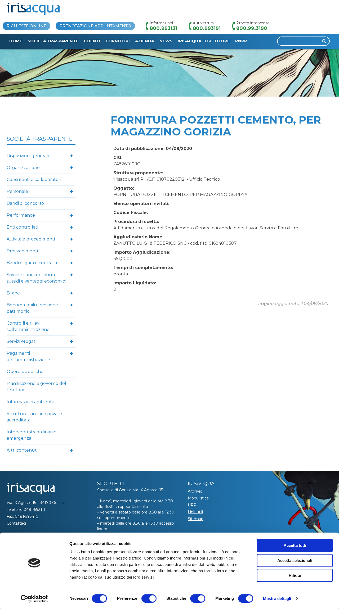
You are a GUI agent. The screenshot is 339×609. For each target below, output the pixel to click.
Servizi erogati (21, 341)
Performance (21, 215)
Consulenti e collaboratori (34, 179)
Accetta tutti (295, 545)
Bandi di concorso (25, 203)
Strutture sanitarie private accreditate (34, 416)
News (165, 40)
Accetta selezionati (294, 560)
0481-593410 (26, 516)
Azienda (144, 40)
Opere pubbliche (25, 371)
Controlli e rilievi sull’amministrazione (28, 326)
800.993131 (163, 28)
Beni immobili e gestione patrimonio (32, 308)
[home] (33, 9)
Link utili (195, 512)
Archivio (195, 491)
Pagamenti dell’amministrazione (28, 356)
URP (192, 505)
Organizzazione (23, 167)
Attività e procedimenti (31, 239)
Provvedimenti (22, 250)
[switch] (149, 598)
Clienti (92, 40)
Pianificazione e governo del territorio (36, 386)
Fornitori (118, 40)
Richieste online (26, 25)
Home (15, 40)
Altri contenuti (22, 450)
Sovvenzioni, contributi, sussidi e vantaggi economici (36, 278)
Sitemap (195, 518)
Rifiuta (295, 575)
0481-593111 (34, 509)
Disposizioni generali (28, 155)
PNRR (241, 40)
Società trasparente (53, 40)
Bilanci (13, 293)
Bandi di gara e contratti (32, 262)
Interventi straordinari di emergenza (32, 435)
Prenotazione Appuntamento (95, 25)
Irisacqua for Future (204, 40)
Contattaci (16, 523)
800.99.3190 (251, 28)
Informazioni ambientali (31, 401)
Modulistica (198, 498)
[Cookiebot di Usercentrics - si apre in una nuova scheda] (34, 599)
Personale (17, 191)
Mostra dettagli (277, 598)
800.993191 (207, 28)
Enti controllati (22, 227)
